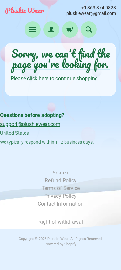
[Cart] (70, 29)
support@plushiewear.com (30, 124)
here (43, 78)
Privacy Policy (60, 196)
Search (60, 173)
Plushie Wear (24, 10)
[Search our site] (89, 29)
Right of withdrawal (60, 222)
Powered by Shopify (60, 244)
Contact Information (61, 204)
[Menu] (33, 29)
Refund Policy (60, 180)
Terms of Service (61, 188)
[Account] (51, 29)
